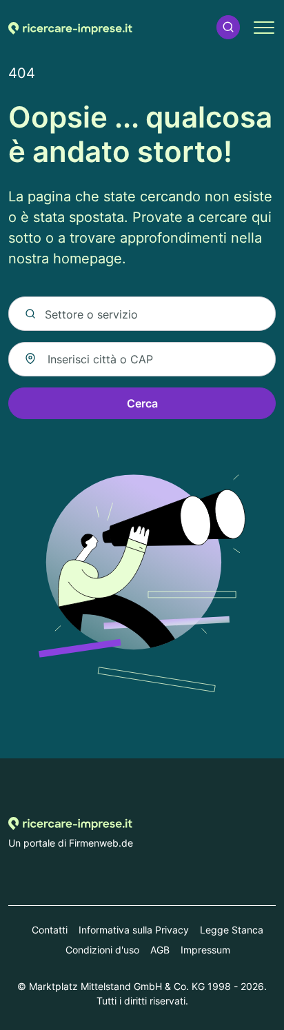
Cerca (142, 403)
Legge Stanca (231, 930)
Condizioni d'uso (102, 950)
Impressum (205, 950)
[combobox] (142, 359)
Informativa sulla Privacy (134, 930)
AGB (160, 950)
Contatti (50, 930)
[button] (228, 27)
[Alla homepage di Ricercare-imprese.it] (70, 27)
